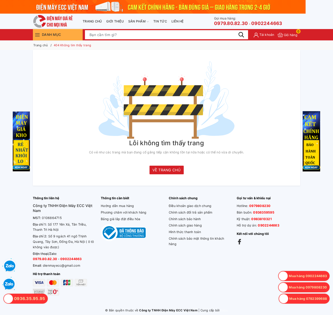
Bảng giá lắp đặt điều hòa (120, 219)
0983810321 (261, 219)
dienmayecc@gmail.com (61, 265)
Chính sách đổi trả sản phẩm (190, 212)
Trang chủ (92, 21)
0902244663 (266, 23)
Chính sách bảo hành (185, 219)
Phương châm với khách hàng (124, 212)
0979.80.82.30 (231, 21)
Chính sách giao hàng (185, 225)
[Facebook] (239, 241)
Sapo (224, 310)
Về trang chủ (166, 170)
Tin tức (160, 21)
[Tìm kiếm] (241, 34)
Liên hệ (177, 21)
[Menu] (37, 35)
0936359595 (263, 212)
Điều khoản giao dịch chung (190, 206)
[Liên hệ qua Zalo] (9, 284)
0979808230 (260, 206)
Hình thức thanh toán (185, 232)
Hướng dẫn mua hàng (117, 206)
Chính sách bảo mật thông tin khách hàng (196, 241)
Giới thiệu (115, 21)
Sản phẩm (137, 21)
